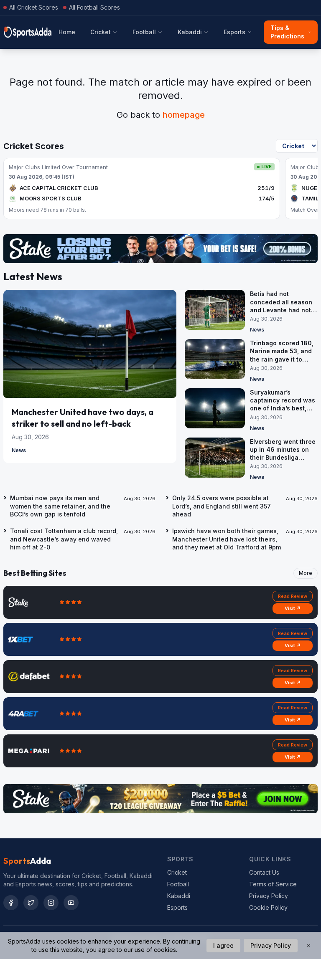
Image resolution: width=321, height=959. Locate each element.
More (305, 573)
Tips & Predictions (287, 32)
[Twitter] (30, 902)
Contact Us (264, 872)
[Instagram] (51, 902)
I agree (223, 945)
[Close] (308, 945)
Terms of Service (273, 884)
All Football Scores (94, 7)
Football (144, 31)
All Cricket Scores (33, 7)
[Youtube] (71, 902)
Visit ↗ (293, 608)
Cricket (100, 31)
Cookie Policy (268, 907)
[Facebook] (10, 902)
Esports (234, 31)
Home (67, 31)
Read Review (292, 596)
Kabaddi (190, 31)
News (19, 450)
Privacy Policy (268, 895)
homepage (184, 115)
